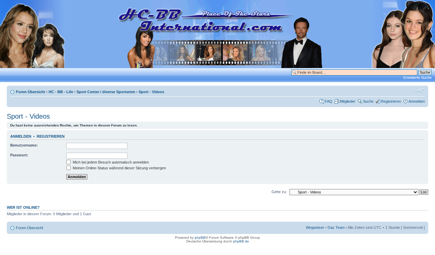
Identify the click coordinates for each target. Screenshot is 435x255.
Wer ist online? (23, 207)
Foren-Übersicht (30, 92)
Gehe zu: (279, 192)
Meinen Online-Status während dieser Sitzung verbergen (119, 168)
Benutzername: (24, 145)
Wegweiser (315, 227)
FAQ (328, 101)
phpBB (200, 237)
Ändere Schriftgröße (420, 90)
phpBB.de (241, 241)
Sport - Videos (151, 92)
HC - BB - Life (61, 92)
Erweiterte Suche (417, 77)
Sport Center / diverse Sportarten (105, 92)
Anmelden (416, 101)
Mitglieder (347, 101)
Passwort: (19, 155)
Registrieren (391, 101)
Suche (368, 101)
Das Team (336, 227)
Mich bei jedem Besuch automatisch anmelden (110, 162)
